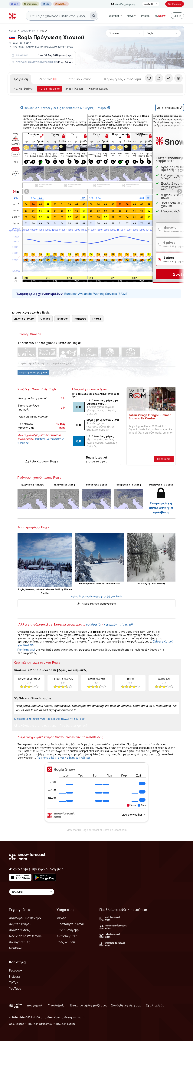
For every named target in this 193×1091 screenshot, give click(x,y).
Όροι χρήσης (16, 1024)
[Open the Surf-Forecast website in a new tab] (15, 4)
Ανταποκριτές (67, 936)
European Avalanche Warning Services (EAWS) (96, 293)
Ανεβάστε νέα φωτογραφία (98, 603)
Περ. (16, 175)
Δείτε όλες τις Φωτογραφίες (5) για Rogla (96, 596)
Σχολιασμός (155, 1005)
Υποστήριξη (56, 1005)
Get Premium (174, 3)
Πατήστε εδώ (26, 649)
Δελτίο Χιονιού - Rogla (41, 461)
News (130, 16)
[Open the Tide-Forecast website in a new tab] (46, 4)
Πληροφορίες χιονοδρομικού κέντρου (130, 79)
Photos (145, 16)
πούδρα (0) (42, 439)
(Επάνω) (24, 88)
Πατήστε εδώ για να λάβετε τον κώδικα (63, 757)
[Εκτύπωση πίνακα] (178, 78)
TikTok (13, 982)
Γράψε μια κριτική (73, 726)
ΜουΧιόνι (16, 948)
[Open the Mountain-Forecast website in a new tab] (30, 4)
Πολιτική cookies (66, 1024)
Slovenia (28, 30)
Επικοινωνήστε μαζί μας (88, 1005)
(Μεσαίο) (49, 88)
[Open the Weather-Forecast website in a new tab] (61, 4)
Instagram (15, 976)
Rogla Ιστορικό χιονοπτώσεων (96, 459)
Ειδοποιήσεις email (70, 924)
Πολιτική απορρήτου (40, 1024)
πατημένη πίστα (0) (118, 624)
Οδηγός (45, 318)
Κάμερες (80, 318)
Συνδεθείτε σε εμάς (126, 1005)
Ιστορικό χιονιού (79, 79)
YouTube (15, 988)
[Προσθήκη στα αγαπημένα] (149, 78)
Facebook (15, 970)
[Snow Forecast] (13, 15)
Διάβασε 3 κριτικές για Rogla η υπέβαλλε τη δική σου (49, 718)
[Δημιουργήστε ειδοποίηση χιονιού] (159, 78)
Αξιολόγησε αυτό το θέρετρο (35, 726)
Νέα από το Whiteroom (25, 936)
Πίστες (97, 318)
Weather (114, 16)
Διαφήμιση (35, 1005)
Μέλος (61, 918)
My (160, 16)
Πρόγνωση (20, 79)
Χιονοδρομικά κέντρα (25, 918)
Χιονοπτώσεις (19, 930)
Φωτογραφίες (19, 942)
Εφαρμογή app (68, 930)
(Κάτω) (74, 88)
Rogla (43, 30)
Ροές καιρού (66, 942)
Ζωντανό (45, 79)
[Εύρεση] (93, 15)
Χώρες (12, 30)
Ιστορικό (62, 318)
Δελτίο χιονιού (24, 318)
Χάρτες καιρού (98, 88)
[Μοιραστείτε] (169, 78)
